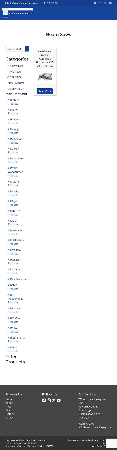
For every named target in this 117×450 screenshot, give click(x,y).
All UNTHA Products (14, 212)
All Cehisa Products (13, 101)
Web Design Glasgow (102, 446)
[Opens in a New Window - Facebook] (95, 3)
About (8, 403)
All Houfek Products (14, 193)
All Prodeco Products (14, 251)
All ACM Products (13, 222)
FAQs (8, 406)
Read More (45, 91)
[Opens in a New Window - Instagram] (100, 3)
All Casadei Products (14, 261)
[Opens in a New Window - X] (105, 3)
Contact (9, 417)
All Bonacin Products (14, 310)
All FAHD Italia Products (16, 241)
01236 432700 (86, 423)
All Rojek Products (13, 202)
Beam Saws (14, 72)
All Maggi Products (13, 131)
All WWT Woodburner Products (15, 172)
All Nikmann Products (15, 232)
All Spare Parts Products (16, 339)
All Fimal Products (13, 349)
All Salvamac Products (15, 140)
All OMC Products (13, 287)
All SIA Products (17, 279)
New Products (16, 83)
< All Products (15, 66)
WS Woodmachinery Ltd (90, 440)
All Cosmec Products (14, 121)
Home (8, 399)
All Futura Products (13, 183)
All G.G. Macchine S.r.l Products (15, 298)
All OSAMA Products (14, 320)
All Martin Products (13, 150)
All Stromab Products (14, 271)
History (9, 414)
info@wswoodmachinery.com (95, 427)
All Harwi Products (13, 111)
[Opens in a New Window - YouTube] (110, 3)
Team (8, 410)
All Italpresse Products (15, 160)
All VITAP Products (13, 329)
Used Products (16, 89)
